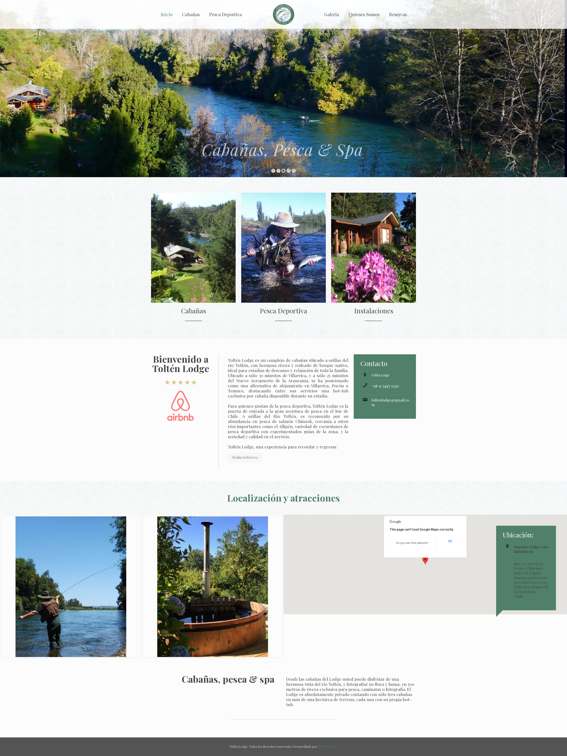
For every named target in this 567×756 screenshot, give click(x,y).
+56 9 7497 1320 (385, 386)
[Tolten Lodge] (283, 14)
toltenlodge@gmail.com (390, 402)
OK (450, 541)
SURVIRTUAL (328, 746)
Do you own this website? (412, 543)
